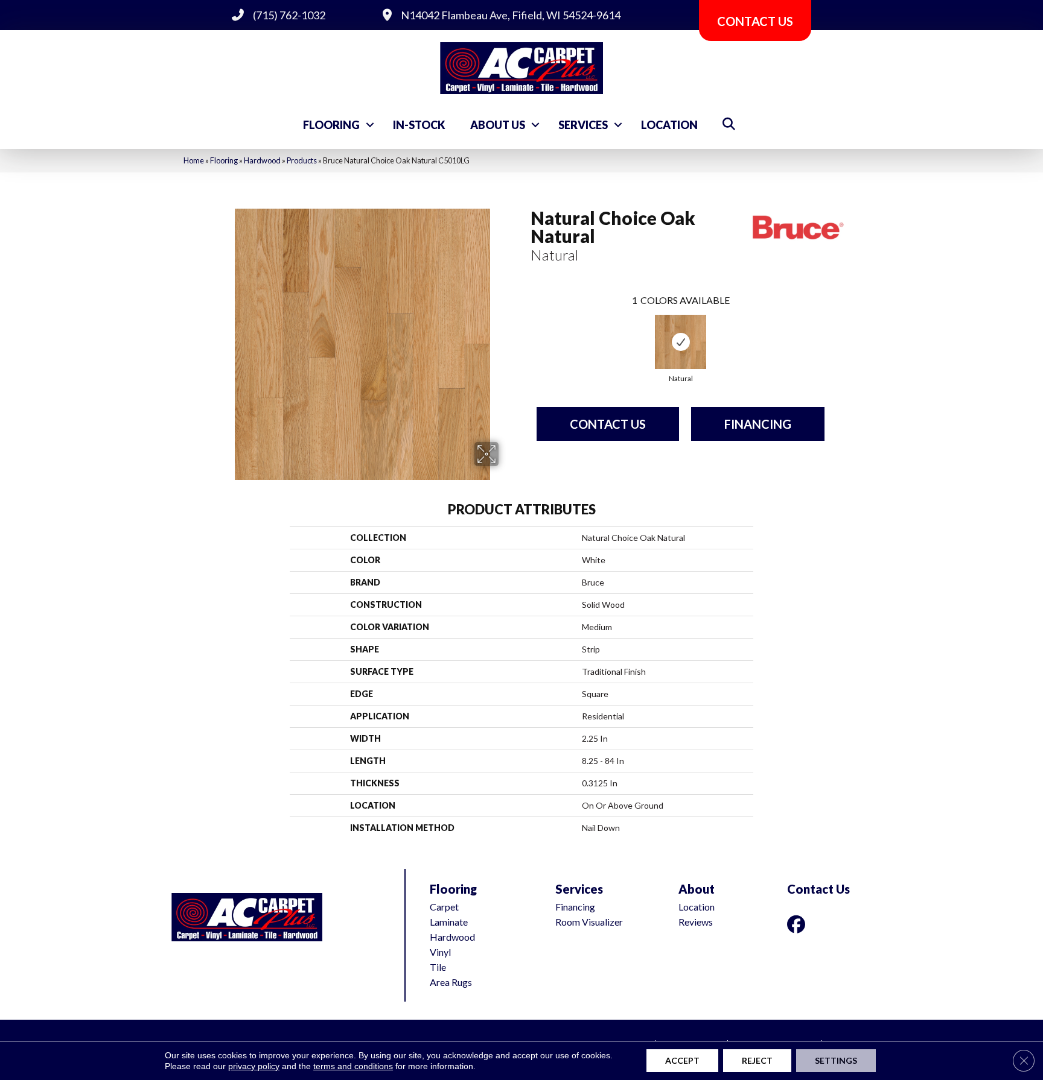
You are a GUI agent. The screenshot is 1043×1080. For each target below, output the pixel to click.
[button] (370, 125)
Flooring (331, 124)
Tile (438, 967)
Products (302, 160)
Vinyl (440, 952)
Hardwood (262, 160)
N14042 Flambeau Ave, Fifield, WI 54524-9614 (510, 15)
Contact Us (608, 424)
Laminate (449, 921)
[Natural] (680, 342)
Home (193, 160)
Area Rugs (451, 982)
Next (837, 332)
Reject (757, 1060)
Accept (682, 1060)
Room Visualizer (589, 921)
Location (669, 124)
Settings (836, 1060)
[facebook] (798, 924)
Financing (757, 424)
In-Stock (419, 124)
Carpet (444, 906)
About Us (497, 124)
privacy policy (253, 1066)
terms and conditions (353, 1066)
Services (583, 124)
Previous (524, 332)
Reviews (695, 921)
